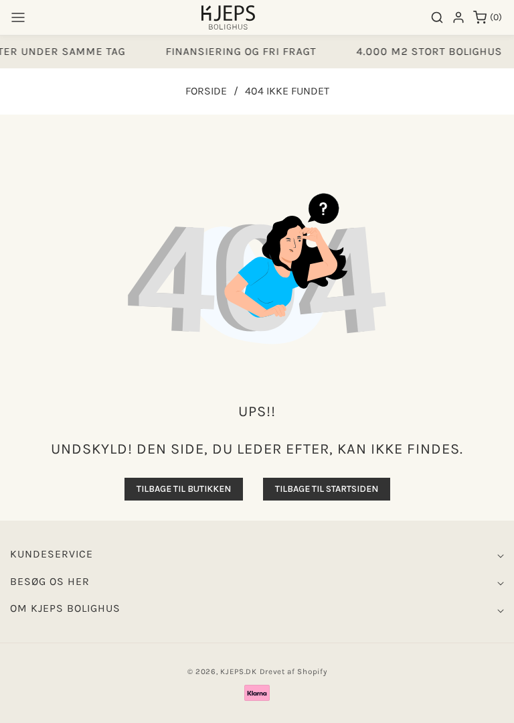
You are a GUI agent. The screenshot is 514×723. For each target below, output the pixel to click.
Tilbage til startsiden (326, 489)
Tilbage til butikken (184, 489)
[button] (18, 17)
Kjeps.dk (238, 671)
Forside (206, 90)
